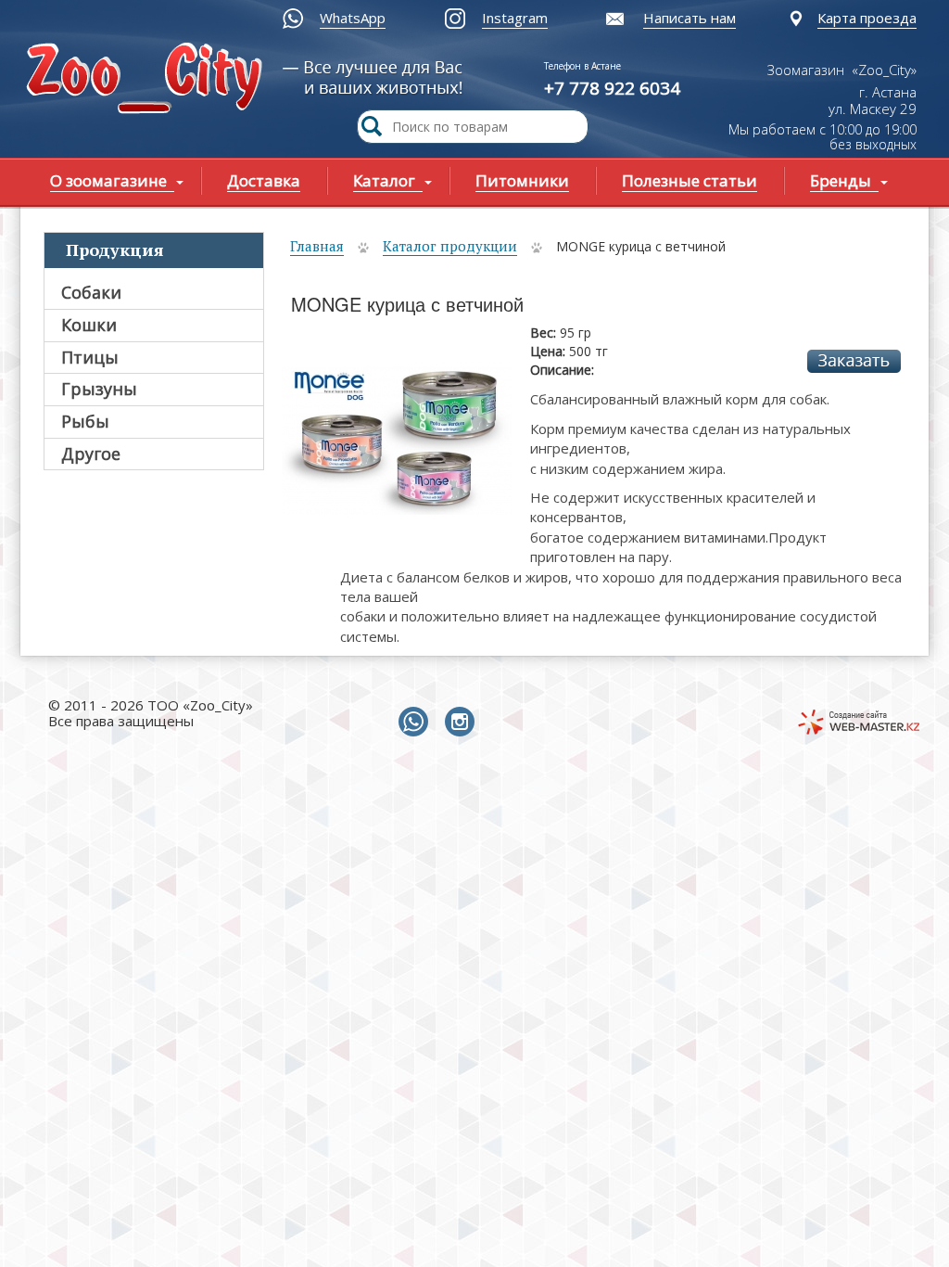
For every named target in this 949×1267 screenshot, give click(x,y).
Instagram (515, 17)
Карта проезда (867, 17)
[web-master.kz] (858, 722)
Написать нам (689, 17)
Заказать (854, 361)
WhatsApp (353, 17)
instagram (463, 722)
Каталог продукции (450, 246)
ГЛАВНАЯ (148, 80)
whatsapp (417, 722)
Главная (317, 246)
